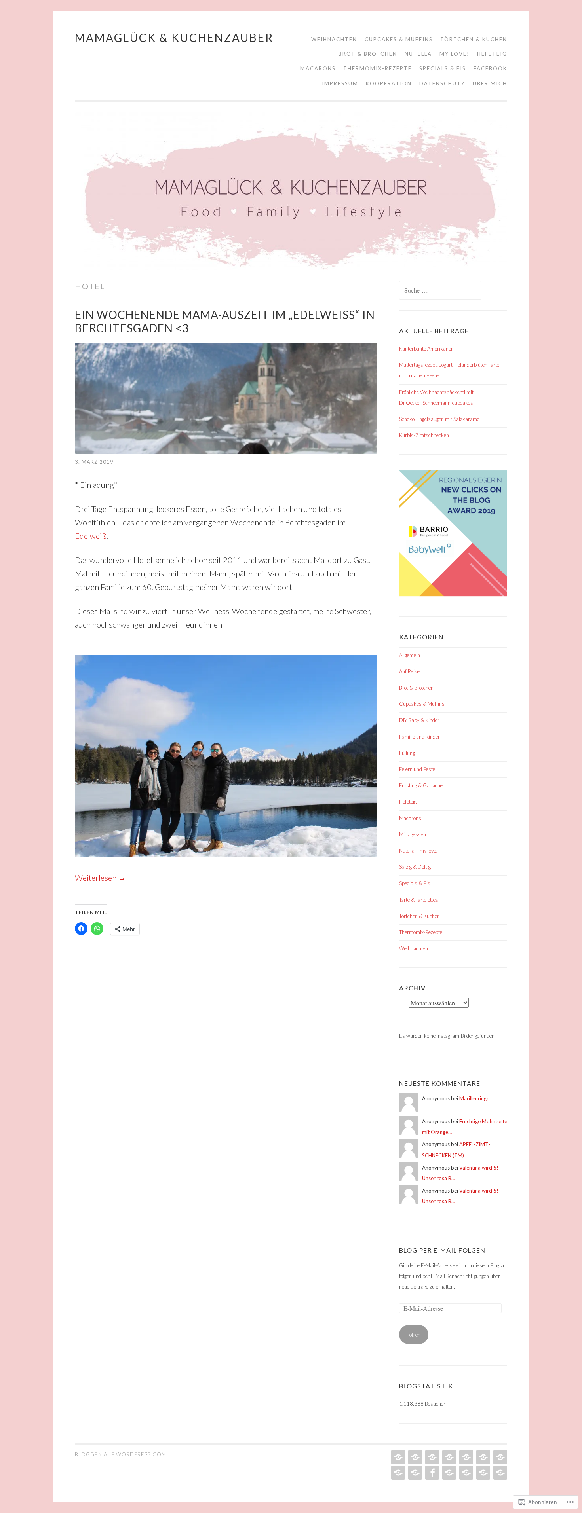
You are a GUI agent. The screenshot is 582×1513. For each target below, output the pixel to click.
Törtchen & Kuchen (473, 39)
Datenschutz (442, 83)
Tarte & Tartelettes (418, 900)
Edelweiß (91, 535)
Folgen (413, 1334)
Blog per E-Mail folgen (442, 1250)
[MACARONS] (499, 1457)
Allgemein (409, 655)
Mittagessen (412, 834)
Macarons (318, 68)
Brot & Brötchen (368, 54)
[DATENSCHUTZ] (482, 1473)
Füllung (407, 753)
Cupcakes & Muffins (399, 39)
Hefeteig (492, 54)
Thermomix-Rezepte (377, 68)
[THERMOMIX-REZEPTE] (397, 1473)
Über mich (490, 83)
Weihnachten (334, 39)
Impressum (340, 83)
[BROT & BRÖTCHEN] (448, 1457)
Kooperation (389, 83)
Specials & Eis (442, 68)
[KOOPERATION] (465, 1473)
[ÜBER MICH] (499, 1473)
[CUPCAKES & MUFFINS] (414, 1457)
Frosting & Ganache (421, 785)
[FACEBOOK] (431, 1473)
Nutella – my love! (437, 54)
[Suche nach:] (440, 291)
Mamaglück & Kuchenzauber (174, 37)
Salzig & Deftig (415, 867)
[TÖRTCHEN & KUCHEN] (431, 1457)
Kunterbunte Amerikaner (426, 348)
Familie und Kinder (419, 737)
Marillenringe (474, 1098)
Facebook (490, 68)
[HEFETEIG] (482, 1457)
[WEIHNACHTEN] (397, 1457)
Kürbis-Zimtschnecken (424, 435)
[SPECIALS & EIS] (414, 1473)
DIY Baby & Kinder (419, 720)
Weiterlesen (100, 877)
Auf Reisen (410, 671)
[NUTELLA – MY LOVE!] (465, 1457)
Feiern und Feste (417, 769)
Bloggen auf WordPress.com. (121, 1454)
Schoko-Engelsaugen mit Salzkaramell (440, 419)
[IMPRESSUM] (448, 1473)
